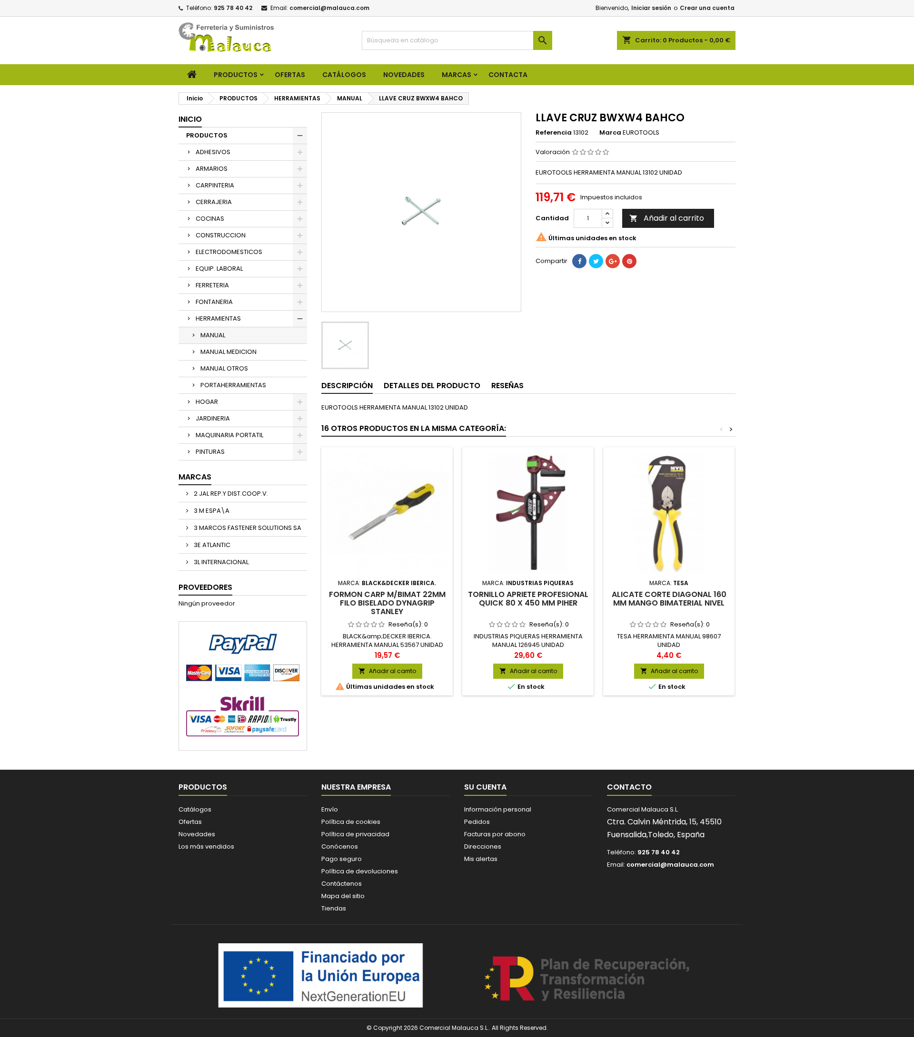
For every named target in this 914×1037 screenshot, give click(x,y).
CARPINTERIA (215, 185)
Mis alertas (480, 858)
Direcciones (482, 846)
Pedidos (477, 821)
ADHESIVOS (213, 152)
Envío (329, 809)
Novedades (197, 834)
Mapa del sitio (343, 895)
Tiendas (333, 908)
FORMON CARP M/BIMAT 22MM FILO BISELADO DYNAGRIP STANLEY (387, 603)
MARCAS (456, 74)
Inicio (190, 119)
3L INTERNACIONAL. (221, 562)
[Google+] (613, 261)
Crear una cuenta (707, 8)
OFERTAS (290, 74)
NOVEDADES (404, 74)
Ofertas (190, 821)
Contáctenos (341, 883)
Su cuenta (485, 787)
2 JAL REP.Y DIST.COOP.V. (230, 493)
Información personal (497, 809)
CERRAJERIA (214, 201)
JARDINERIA (213, 418)
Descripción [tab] (347, 385)
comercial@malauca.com (329, 8)
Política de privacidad (355, 834)
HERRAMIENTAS (218, 318)
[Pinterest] (629, 261)
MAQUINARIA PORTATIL (229, 435)
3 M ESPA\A (210, 510)
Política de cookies (350, 821)
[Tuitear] (596, 261)
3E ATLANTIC (211, 544)
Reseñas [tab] (507, 385)
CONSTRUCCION (221, 235)
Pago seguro (341, 858)
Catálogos (344, 74)
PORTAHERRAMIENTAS (233, 385)
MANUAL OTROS (224, 368)
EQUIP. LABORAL (219, 268)
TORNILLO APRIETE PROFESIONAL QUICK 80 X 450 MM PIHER (528, 598)
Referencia (554, 132)
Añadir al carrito (666, 218)
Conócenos (339, 846)
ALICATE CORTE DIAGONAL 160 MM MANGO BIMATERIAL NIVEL (669, 598)
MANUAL (212, 335)
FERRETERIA (212, 285)
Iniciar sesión (651, 8)
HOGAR (207, 401)
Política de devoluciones (359, 871)
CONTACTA (507, 74)
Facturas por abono (495, 834)
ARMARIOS (212, 168)
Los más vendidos (206, 846)
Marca (610, 132)
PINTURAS (210, 451)
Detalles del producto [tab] (432, 385)
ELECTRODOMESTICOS (229, 251)
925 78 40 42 (233, 8)
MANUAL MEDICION (228, 351)
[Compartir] (579, 261)
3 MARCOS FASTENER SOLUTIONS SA (246, 527)
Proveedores (205, 587)
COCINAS (210, 218)
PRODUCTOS (236, 74)
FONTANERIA (214, 301)
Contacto (629, 787)
